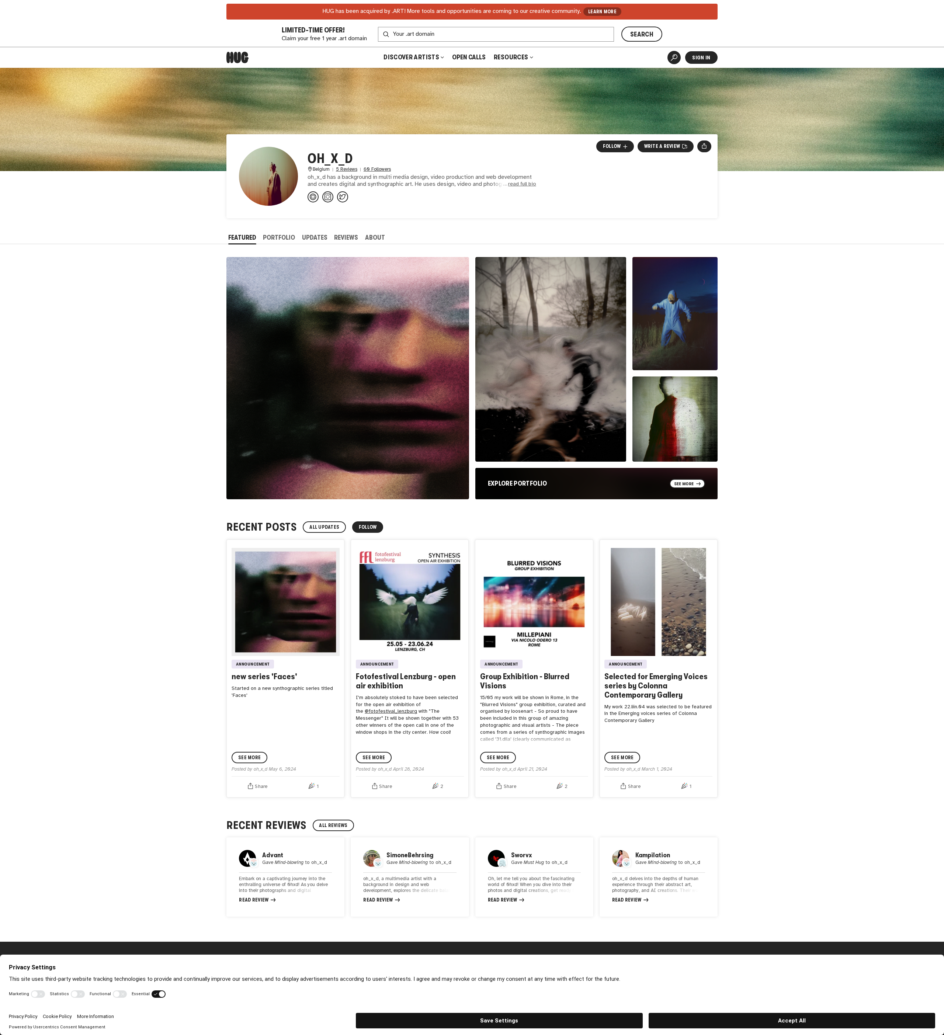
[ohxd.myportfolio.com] (313, 196)
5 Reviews (346, 169)
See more (249, 757)
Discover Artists (411, 57)
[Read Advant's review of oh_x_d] (285, 876)
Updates (314, 237)
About (375, 237)
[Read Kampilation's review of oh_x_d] (659, 876)
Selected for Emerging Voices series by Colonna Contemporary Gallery (656, 685)
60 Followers (377, 169)
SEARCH (641, 34)
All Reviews (333, 825)
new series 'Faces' (264, 676)
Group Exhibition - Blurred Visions (524, 681)
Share (261, 786)
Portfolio (279, 237)
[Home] (237, 57)
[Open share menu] (704, 146)
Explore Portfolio (517, 483)
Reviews (346, 237)
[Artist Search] (674, 57)
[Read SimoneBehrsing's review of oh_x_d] (410, 876)
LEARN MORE (602, 11)
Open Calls (469, 57)
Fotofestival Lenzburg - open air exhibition (406, 681)
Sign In (701, 57)
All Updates (324, 527)
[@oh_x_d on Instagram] (327, 196)
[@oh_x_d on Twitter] (342, 196)
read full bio (522, 184)
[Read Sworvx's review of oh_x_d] (534, 876)
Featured (242, 237)
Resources (512, 57)
